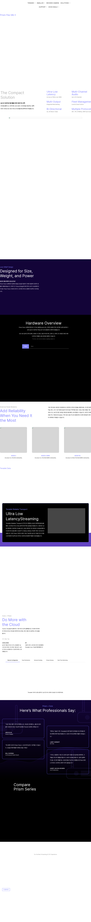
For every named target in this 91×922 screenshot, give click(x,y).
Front (25, 346)
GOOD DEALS (52, 7)
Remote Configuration (13, 660)
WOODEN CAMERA (52, 3)
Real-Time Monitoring (63, 660)
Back (32, 346)
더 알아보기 (6, 889)
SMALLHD (40, 3)
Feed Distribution (26, 660)
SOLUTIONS (64, 3)
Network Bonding (38, 660)
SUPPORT (42, 7)
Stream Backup (50, 660)
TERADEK (31, 3)
